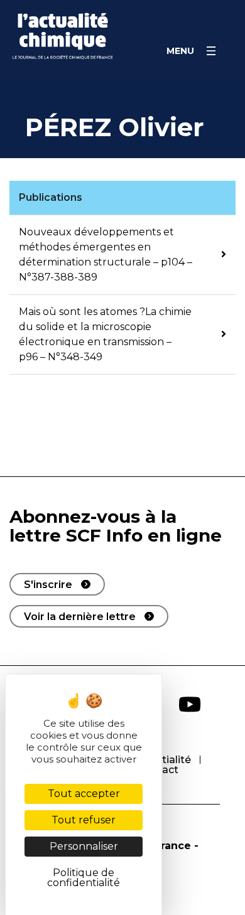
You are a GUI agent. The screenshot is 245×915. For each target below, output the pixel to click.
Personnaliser (84, 846)
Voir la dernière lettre (80, 617)
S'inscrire (48, 585)
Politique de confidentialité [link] (83, 878)
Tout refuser (84, 820)
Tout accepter (84, 794)
